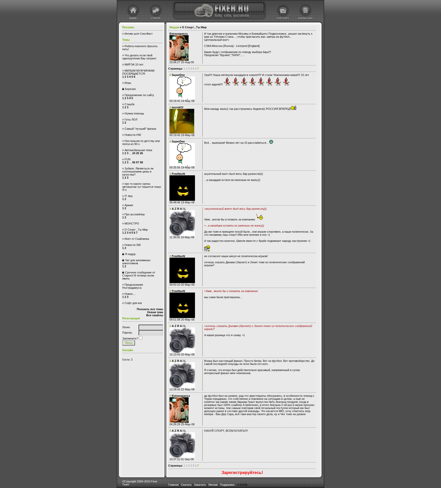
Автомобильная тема (138, 150)
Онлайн (127, 350)
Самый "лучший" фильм (140, 128)
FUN (127, 159)
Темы (126, 39)
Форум (174, 27)
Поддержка (227, 484)
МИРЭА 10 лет (134, 64)
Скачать (186, 484)
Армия (129, 205)
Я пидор (130, 254)
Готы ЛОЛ (131, 119)
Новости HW (133, 134)
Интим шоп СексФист (139, 33)
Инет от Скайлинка (137, 238)
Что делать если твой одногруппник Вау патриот (139, 57)
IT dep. (129, 195)
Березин (130, 88)
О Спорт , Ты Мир (136, 229)
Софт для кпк (133, 303)
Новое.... (130, 293)
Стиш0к (129, 104)
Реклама (128, 27)
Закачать (200, 484)
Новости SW (133, 244)
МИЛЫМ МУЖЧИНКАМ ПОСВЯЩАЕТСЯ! (138, 72)
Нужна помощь (134, 113)
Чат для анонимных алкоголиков (136, 262)
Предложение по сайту (139, 95)
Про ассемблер (135, 214)
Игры (128, 82)
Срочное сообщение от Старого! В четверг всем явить (138, 275)
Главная (173, 484)
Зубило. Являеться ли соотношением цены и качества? (137, 171)
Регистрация (131, 318)
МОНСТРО (132, 223)
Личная (213, 484)
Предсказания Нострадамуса (132, 286)
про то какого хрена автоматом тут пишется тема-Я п (142, 186)
